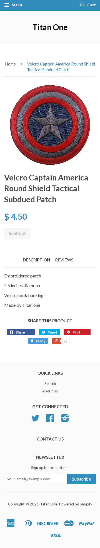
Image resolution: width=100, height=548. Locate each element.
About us (50, 391)
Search (50, 383)
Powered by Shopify (75, 504)
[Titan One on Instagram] (65, 420)
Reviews (64, 259)
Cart (91, 4)
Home (10, 63)
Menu (16, 4)
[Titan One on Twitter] (35, 420)
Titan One (50, 27)
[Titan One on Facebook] (50, 420)
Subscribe (81, 478)
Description (36, 259)
